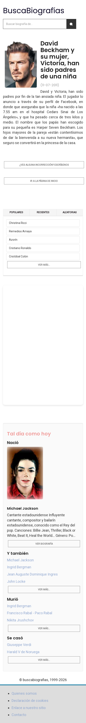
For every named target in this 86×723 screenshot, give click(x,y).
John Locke (16, 581)
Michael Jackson (20, 560)
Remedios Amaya (20, 231)
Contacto (19, 715)
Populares (16, 212)
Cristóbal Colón (18, 256)
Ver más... (44, 264)
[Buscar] (71, 24)
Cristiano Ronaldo (20, 248)
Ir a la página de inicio (44, 181)
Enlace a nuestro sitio (29, 708)
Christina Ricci (18, 223)
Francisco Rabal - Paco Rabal (29, 613)
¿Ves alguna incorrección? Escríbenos (44, 164)
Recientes (43, 212)
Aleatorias (70, 212)
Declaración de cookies (30, 700)
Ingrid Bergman (19, 567)
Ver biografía (44, 543)
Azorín (13, 239)
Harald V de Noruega (23, 652)
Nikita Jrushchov (20, 620)
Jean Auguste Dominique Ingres (32, 574)
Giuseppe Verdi (19, 645)
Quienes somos (24, 693)
